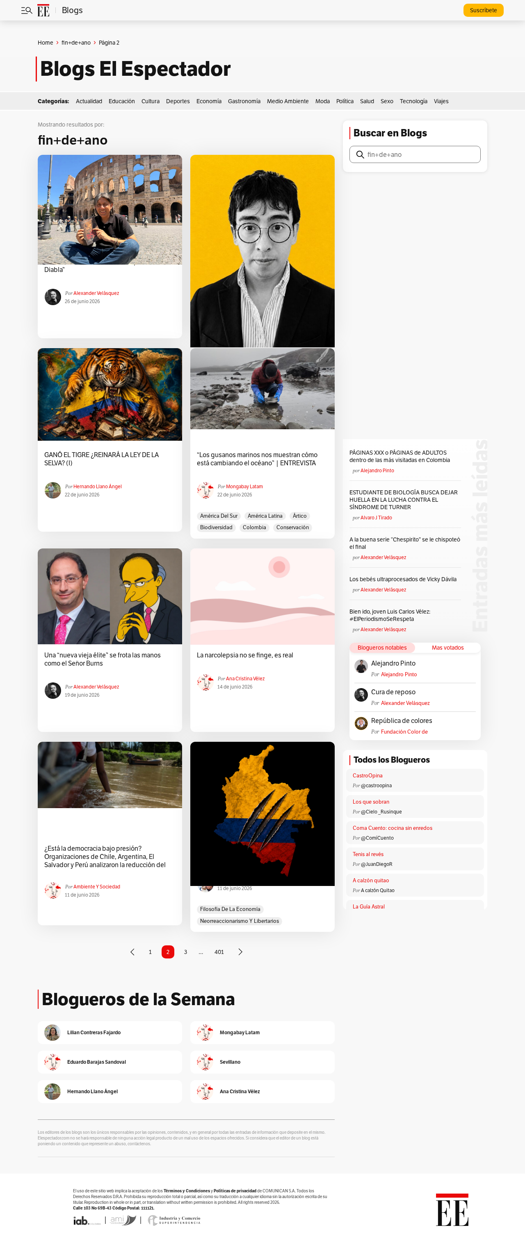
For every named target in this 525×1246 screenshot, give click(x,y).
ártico (300, 515)
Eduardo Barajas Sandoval (96, 1062)
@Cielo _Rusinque (381, 812)
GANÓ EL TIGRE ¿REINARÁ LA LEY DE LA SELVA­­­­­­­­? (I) (101, 459)
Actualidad (89, 101)
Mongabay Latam (244, 486)
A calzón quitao (371, 880)
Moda (322, 101)
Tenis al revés (368, 854)
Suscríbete (483, 10)
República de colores (401, 721)
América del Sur (218, 515)
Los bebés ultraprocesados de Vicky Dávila (404, 579)
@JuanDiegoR (377, 864)
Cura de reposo (393, 692)
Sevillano (230, 1062)
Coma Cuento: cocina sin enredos (392, 828)
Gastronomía (244, 101)
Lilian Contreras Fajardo (94, 1032)
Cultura (151, 101)
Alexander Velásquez (96, 293)
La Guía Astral (369, 906)
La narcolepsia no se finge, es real (245, 655)
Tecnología (413, 101)
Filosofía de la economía (230, 909)
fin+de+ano (76, 42)
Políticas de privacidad (235, 1191)
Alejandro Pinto (377, 470)
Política (345, 101)
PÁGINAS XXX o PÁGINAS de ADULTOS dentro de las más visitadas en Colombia (399, 456)
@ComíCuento (377, 838)
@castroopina (376, 785)
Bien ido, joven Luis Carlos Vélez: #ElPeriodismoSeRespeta (389, 615)
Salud (367, 101)
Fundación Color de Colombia (404, 731)
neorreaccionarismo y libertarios (239, 921)
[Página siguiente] (240, 951)
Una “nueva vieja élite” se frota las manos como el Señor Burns (102, 659)
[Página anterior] (132, 951)
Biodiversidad (216, 527)
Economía (208, 101)
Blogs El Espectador (135, 69)
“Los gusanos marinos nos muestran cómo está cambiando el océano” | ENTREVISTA (257, 459)
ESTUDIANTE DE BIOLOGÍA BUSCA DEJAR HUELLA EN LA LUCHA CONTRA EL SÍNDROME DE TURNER (403, 500)
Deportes (178, 101)
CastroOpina (368, 775)
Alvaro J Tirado (376, 517)
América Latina (265, 515)
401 (219, 952)
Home (45, 42)
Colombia (254, 527)
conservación (292, 527)
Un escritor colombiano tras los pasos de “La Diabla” (107, 266)
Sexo (387, 101)
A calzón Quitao (378, 890)
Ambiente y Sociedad (96, 887)
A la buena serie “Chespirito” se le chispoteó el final (404, 543)
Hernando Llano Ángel (97, 486)
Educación (122, 101)
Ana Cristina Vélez (245, 678)
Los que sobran (371, 801)
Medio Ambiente (288, 101)
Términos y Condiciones (187, 1191)
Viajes (441, 101)
